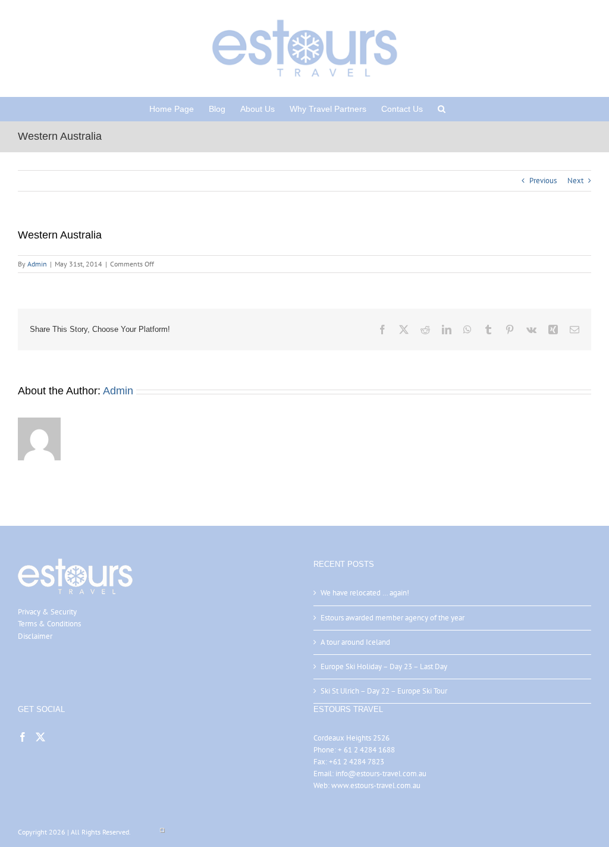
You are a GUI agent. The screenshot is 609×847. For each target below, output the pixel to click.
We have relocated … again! (365, 593)
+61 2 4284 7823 (356, 762)
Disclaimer (35, 636)
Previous (543, 180)
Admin (37, 263)
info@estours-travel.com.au (380, 773)
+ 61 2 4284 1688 (366, 750)
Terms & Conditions (49, 624)
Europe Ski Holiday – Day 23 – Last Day (384, 666)
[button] (441, 109)
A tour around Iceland (355, 642)
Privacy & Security (47, 612)
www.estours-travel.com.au (375, 785)
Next (575, 180)
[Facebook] (22, 737)
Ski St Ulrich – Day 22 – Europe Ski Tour (384, 691)
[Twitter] (40, 737)
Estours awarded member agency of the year (392, 618)
